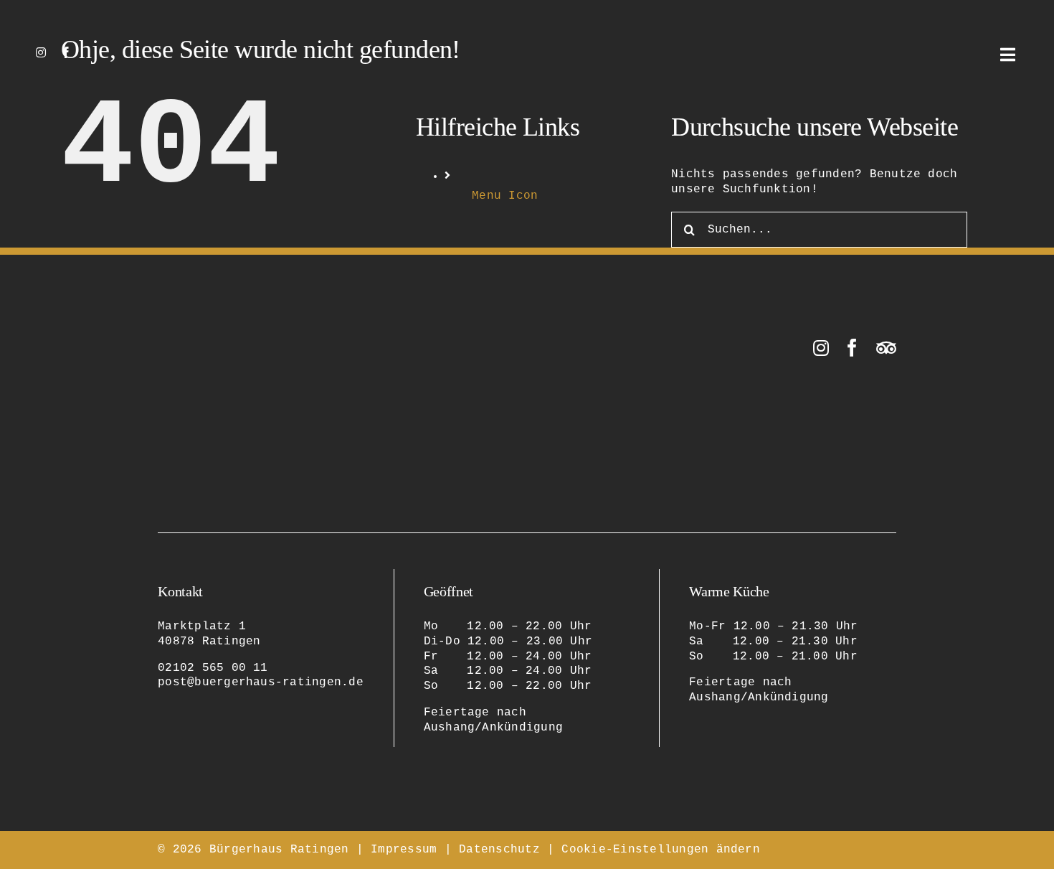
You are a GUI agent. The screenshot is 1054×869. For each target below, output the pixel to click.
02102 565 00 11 (213, 668)
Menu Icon (505, 195)
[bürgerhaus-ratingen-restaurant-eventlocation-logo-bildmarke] (526, 27)
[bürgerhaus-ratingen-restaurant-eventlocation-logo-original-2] (229, 344)
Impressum (404, 849)
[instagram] (41, 52)
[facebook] (66, 52)
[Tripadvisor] (886, 348)
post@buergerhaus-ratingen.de (261, 682)
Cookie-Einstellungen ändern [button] (660, 849)
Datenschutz (499, 849)
